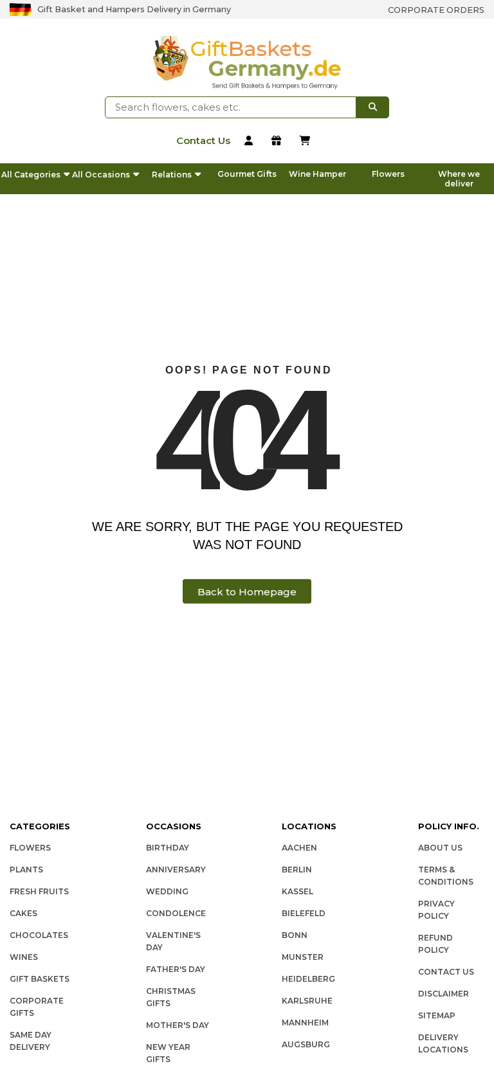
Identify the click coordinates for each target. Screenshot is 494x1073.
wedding (167, 891)
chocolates (39, 935)
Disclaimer (443, 993)
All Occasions (101, 174)
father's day (175, 969)
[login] (251, 141)
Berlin (297, 869)
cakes (23, 913)
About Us (440, 847)
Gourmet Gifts (247, 174)
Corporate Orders (436, 10)
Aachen (299, 847)
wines (24, 957)
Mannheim (305, 1022)
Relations (172, 174)
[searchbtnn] (372, 107)
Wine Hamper (317, 174)
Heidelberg (308, 979)
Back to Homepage (247, 591)
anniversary (176, 869)
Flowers (388, 174)
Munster (303, 957)
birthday (167, 847)
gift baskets (39, 979)
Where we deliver (459, 178)
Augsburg (306, 1044)
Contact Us (446, 972)
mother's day (177, 1025)
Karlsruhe (307, 1000)
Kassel (297, 891)
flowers (30, 847)
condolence (176, 913)
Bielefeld (303, 913)
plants (26, 869)
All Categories (30, 174)
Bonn (294, 935)
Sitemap (436, 1015)
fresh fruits (39, 891)
